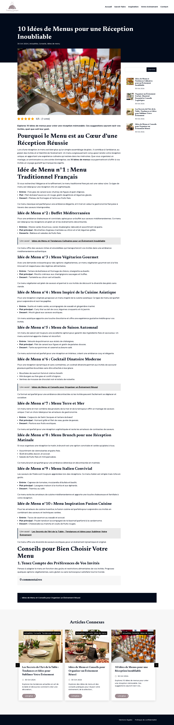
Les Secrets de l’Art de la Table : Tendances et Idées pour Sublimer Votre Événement (40, 671)
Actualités (34, 44)
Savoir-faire (120, 7)
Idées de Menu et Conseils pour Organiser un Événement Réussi (87, 671)
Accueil (108, 7)
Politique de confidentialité (146, 720)
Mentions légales (125, 720)
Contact (164, 7)
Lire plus (29, 696)
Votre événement (149, 7)
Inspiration (133, 7)
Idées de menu (53, 44)
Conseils (42, 44)
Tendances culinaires (51, 633)
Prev (18, 665)
